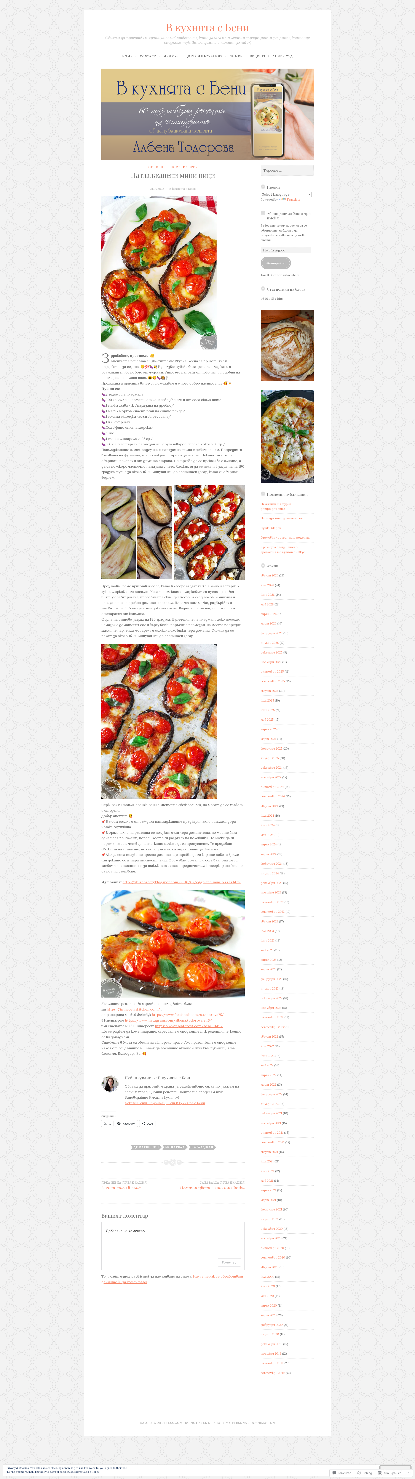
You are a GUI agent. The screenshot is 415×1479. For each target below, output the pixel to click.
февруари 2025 (272, 748)
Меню (168, 56)
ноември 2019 (271, 1353)
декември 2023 (271, 883)
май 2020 (267, 1296)
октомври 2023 (272, 902)
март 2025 (268, 739)
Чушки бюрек (271, 528)
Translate (293, 199)
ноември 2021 (271, 1123)
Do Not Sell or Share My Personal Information (230, 1423)
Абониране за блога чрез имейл (289, 215)
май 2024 (267, 835)
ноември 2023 (271, 892)
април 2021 (268, 1190)
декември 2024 (272, 767)
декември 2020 (272, 1229)
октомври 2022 (272, 1017)
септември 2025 (273, 681)
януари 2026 (270, 643)
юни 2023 (268, 940)
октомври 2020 (272, 1248)
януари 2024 (270, 873)
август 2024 (269, 806)
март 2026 (268, 623)
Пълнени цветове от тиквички (212, 1185)
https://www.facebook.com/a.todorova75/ (188, 1014)
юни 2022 (268, 1056)
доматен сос (146, 1147)
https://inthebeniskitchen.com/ (133, 1009)
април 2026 (269, 614)
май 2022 (267, 1065)
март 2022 (268, 1084)
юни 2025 (268, 710)
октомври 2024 (272, 787)
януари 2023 (270, 988)
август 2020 (270, 1267)
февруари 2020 (272, 1325)
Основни (157, 167)
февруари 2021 (271, 1209)
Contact (148, 56)
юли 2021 (267, 1161)
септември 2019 (273, 1373)
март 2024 (268, 854)
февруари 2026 (272, 633)
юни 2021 (267, 1171)
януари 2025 (270, 758)
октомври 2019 (272, 1363)
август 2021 (269, 1152)
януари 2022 (270, 1104)
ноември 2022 (271, 1008)
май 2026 (267, 604)
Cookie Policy (90, 1471)
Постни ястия (184, 167)
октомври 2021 (272, 1133)
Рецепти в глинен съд (271, 56)
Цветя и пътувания (203, 56)
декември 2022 (271, 998)
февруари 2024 (272, 864)
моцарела (175, 1147)
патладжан (202, 1147)
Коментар (229, 1262)
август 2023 (269, 921)
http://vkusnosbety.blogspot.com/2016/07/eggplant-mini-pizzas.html (182, 882)
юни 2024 (268, 825)
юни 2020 (268, 1286)
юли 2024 (267, 816)
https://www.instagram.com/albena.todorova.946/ (168, 1020)
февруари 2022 (271, 1094)
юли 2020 (267, 1277)
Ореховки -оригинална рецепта (285, 537)
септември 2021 (272, 1142)
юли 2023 (267, 931)
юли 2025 (267, 700)
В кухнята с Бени (207, 27)
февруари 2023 (271, 979)
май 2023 (267, 950)
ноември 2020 (271, 1238)
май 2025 (267, 719)
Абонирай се (275, 263)
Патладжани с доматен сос (282, 518)
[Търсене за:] (287, 170)
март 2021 (268, 1200)
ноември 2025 (271, 662)
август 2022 (269, 1036)
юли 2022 (267, 1046)
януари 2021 (269, 1219)
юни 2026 (268, 595)
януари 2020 (270, 1334)
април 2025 (269, 729)
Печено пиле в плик (124, 1185)
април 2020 (269, 1305)
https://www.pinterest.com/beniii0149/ (189, 1026)
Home (127, 56)
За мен (236, 56)
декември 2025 (272, 652)
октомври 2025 (272, 671)
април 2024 (269, 844)
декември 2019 (271, 1344)
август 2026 (269, 575)
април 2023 (268, 960)
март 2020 (269, 1315)
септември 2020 (273, 1257)
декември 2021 (271, 1113)
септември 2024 (273, 796)
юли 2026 (267, 585)
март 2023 (268, 969)
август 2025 (269, 691)
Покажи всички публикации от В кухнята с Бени (165, 1103)
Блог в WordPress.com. (162, 1423)
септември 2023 (273, 912)
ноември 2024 (271, 777)
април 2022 (268, 1075)
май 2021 (267, 1181)
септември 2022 (273, 1027)
